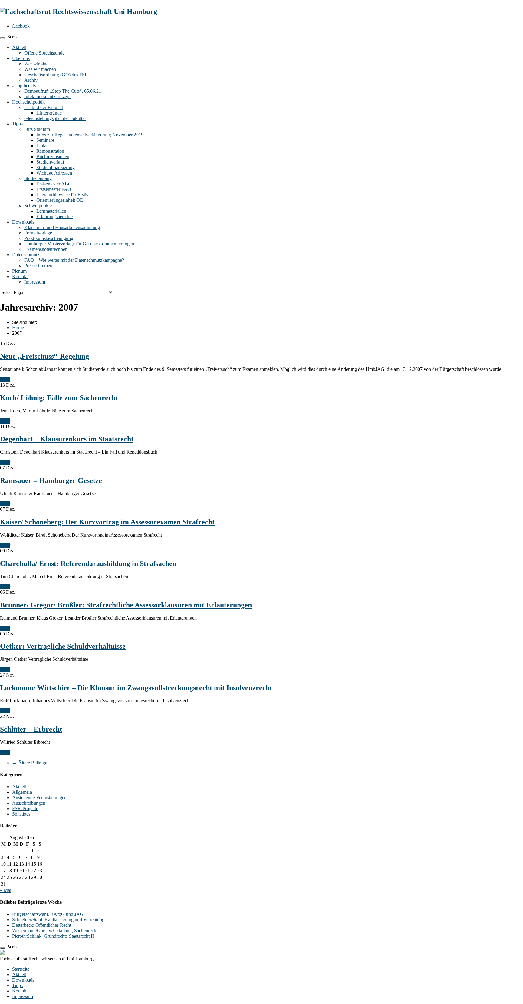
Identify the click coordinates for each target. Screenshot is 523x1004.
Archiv (31, 80)
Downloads (23, 221)
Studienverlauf (50, 162)
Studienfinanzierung (55, 167)
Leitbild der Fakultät (43, 107)
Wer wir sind (36, 63)
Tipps (17, 123)
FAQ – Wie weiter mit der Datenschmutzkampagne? (74, 260)
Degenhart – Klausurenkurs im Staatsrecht (66, 439)
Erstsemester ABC (53, 183)
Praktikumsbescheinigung (48, 238)
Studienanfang (38, 178)
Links (41, 145)
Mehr (5, 379)
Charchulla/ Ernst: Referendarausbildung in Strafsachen (88, 563)
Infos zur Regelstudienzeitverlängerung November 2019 (89, 134)
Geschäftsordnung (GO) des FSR (56, 74)
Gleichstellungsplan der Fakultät (55, 118)
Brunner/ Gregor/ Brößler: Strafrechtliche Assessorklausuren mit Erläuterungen (126, 605)
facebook (21, 25)
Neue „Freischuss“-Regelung (44, 356)
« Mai (5, 890)
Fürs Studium (37, 129)
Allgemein (22, 792)
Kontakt (20, 276)
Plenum (19, 271)
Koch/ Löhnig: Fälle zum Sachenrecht (59, 398)
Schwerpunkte (38, 205)
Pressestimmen (38, 265)
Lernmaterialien (51, 211)
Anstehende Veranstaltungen (39, 797)
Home (18, 327)
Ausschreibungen (28, 803)
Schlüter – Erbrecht (31, 729)
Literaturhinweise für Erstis (62, 194)
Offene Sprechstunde (44, 52)
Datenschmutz (25, 254)
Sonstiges (21, 813)
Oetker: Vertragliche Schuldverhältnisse (63, 646)
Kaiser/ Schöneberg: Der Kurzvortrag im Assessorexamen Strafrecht (107, 522)
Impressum (34, 281)
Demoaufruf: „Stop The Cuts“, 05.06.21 (62, 91)
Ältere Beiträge (29, 762)
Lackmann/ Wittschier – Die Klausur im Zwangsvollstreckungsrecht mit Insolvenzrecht (136, 688)
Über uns (21, 58)
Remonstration (50, 151)
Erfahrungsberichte (54, 216)
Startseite (20, 969)
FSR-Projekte (25, 808)
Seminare (45, 140)
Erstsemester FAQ (53, 189)
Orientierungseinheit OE (59, 200)
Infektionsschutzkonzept (47, 96)
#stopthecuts (24, 85)
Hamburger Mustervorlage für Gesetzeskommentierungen (79, 243)
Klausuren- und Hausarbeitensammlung (62, 227)
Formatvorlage (38, 232)
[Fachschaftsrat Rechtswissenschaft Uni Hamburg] (78, 11)
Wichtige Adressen (54, 172)
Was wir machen (40, 69)
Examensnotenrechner (45, 249)
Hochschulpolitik (28, 102)
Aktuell (19, 47)
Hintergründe (49, 112)
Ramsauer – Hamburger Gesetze (51, 480)
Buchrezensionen (52, 156)
